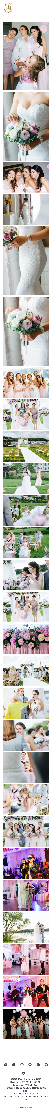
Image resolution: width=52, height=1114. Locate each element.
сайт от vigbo (26, 1107)
